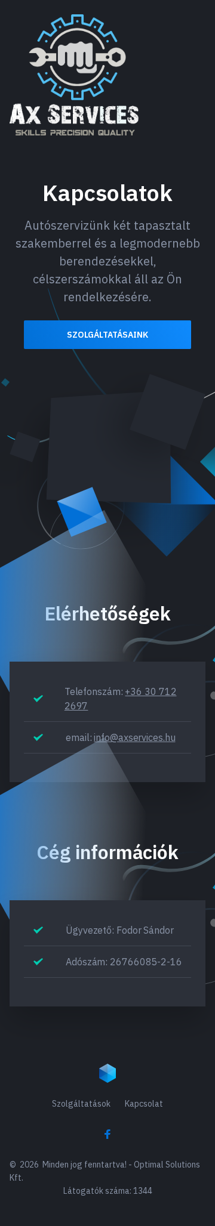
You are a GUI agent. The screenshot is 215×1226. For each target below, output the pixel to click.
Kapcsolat (144, 1103)
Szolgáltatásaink (107, 334)
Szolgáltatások (81, 1103)
